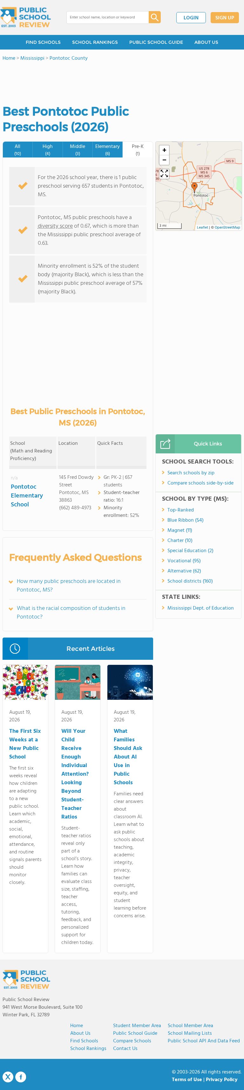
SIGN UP (224, 18)
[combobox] (103, 17)
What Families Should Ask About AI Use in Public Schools (128, 757)
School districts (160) (190, 581)
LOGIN (191, 18)
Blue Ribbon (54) (185, 520)
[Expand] (164, 174)
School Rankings (88, 1049)
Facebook (21, 1077)
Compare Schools (132, 1041)
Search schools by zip (190, 473)
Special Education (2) (190, 551)
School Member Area (190, 1026)
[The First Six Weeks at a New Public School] (25, 683)
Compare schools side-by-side (200, 483)
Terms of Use (187, 1080)
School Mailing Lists (190, 1033)
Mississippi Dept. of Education (200, 608)
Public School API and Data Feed (204, 1041)
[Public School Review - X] (8, 1077)
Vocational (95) (184, 561)
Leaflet (202, 227)
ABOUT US (206, 42)
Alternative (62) (184, 571)
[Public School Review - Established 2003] (25, 17)
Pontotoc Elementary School (27, 496)
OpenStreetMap (227, 227)
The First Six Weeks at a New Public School (25, 744)
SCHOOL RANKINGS (95, 42)
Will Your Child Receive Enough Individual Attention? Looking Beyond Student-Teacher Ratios (75, 774)
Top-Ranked (180, 510)
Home (76, 1026)
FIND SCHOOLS (43, 42)
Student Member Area (137, 1026)
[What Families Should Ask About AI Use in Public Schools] (130, 683)
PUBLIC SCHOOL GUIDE (156, 42)
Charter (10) (180, 541)
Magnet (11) (179, 530)
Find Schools (84, 1041)
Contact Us (125, 1049)
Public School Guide (135, 1033)
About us (80, 1033)
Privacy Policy (222, 1080)
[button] (194, 188)
